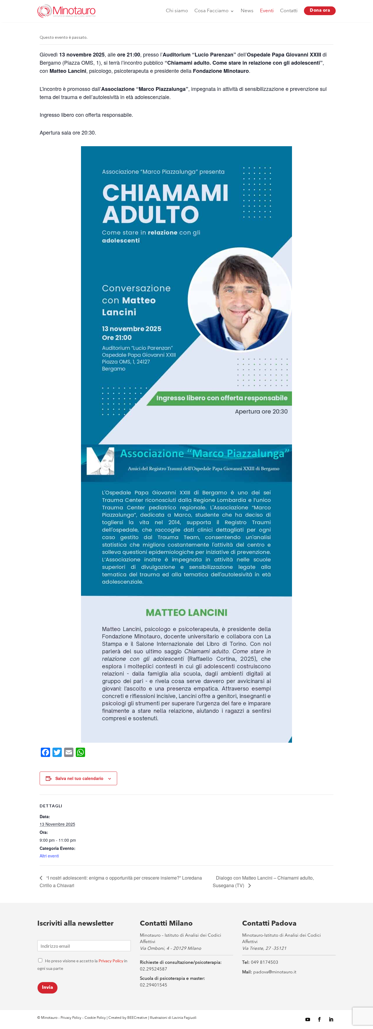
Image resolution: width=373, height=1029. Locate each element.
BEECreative (136, 1018)
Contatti (289, 10)
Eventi (267, 10)
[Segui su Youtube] (307, 1019)
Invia (47, 987)
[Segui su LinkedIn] (331, 1019)
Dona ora (320, 10)
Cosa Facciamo (211, 10)
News (247, 10)
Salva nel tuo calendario (79, 778)
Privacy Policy (110, 960)
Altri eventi (49, 856)
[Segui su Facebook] (319, 1019)
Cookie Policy (96, 1018)
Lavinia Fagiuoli (184, 1018)
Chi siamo (177, 10)
